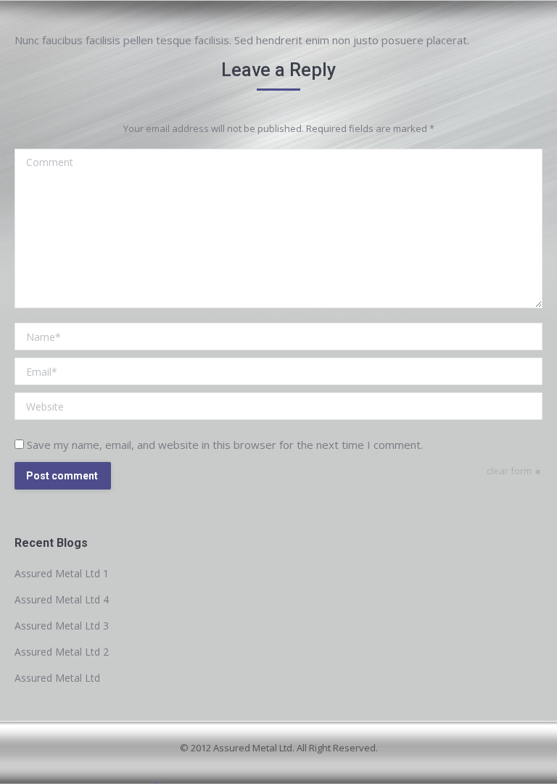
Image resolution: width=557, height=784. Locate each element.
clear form (509, 470)
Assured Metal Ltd (57, 678)
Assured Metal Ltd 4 (62, 599)
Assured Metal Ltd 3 (62, 625)
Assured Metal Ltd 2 (62, 652)
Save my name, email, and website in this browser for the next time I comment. (225, 444)
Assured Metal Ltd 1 (62, 573)
